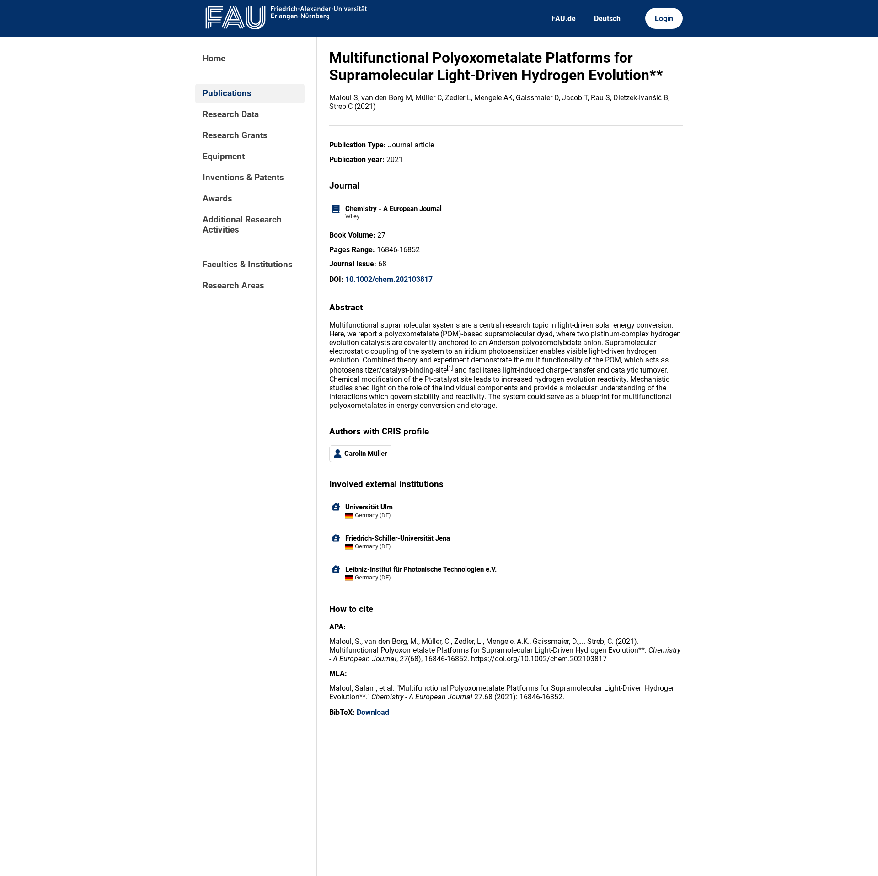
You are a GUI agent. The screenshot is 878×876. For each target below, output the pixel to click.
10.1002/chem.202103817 (389, 279)
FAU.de (563, 18)
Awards (217, 199)
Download (373, 712)
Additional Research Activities (242, 225)
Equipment (224, 156)
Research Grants (235, 135)
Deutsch (607, 18)
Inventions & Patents (243, 178)
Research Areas (233, 286)
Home (214, 59)
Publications (227, 93)
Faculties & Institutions (248, 265)
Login (664, 18)
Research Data (231, 114)
